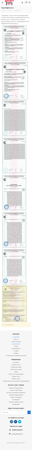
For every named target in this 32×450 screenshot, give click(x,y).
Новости (16, 339)
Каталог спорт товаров (16, 385)
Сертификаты (16, 344)
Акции (16, 372)
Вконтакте (11, 421)
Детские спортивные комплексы (16, 392)
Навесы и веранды (16, 397)
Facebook (15, 421)
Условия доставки (16, 367)
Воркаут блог (16, 376)
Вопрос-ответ (16, 378)
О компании (16, 337)
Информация (16, 359)
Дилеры (16, 353)
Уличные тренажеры (16, 390)
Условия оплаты (16, 365)
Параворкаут (16, 404)
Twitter (19, 421)
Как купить (16, 362)
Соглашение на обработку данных (16, 355)
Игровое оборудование (16, 395)
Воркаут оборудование (16, 388)
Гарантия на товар (16, 369)
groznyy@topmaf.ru (17, 434)
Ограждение (16, 399)
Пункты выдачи (16, 341)
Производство (16, 348)
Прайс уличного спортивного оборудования (16, 381)
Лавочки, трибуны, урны (16, 402)
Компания (16, 334)
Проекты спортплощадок (16, 374)
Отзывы (16, 351)
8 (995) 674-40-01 (17, 430)
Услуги (16, 346)
